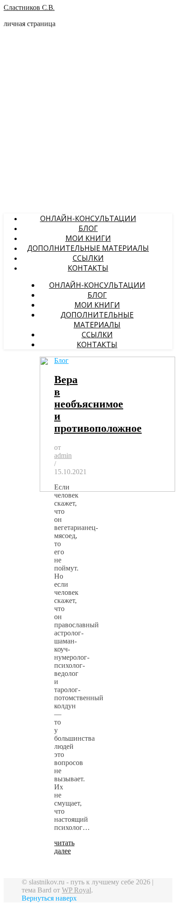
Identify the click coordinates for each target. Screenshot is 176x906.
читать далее (64, 847)
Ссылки (88, 258)
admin (63, 455)
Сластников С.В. (29, 8)
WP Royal (76, 890)
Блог (88, 228)
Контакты (88, 268)
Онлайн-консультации (88, 218)
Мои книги (88, 238)
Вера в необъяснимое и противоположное (98, 404)
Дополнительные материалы (88, 248)
